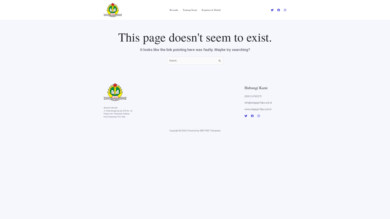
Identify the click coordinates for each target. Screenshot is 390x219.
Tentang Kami (190, 10)
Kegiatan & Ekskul (211, 10)
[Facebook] (278, 10)
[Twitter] (272, 10)
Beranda (174, 10)
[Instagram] (285, 10)
